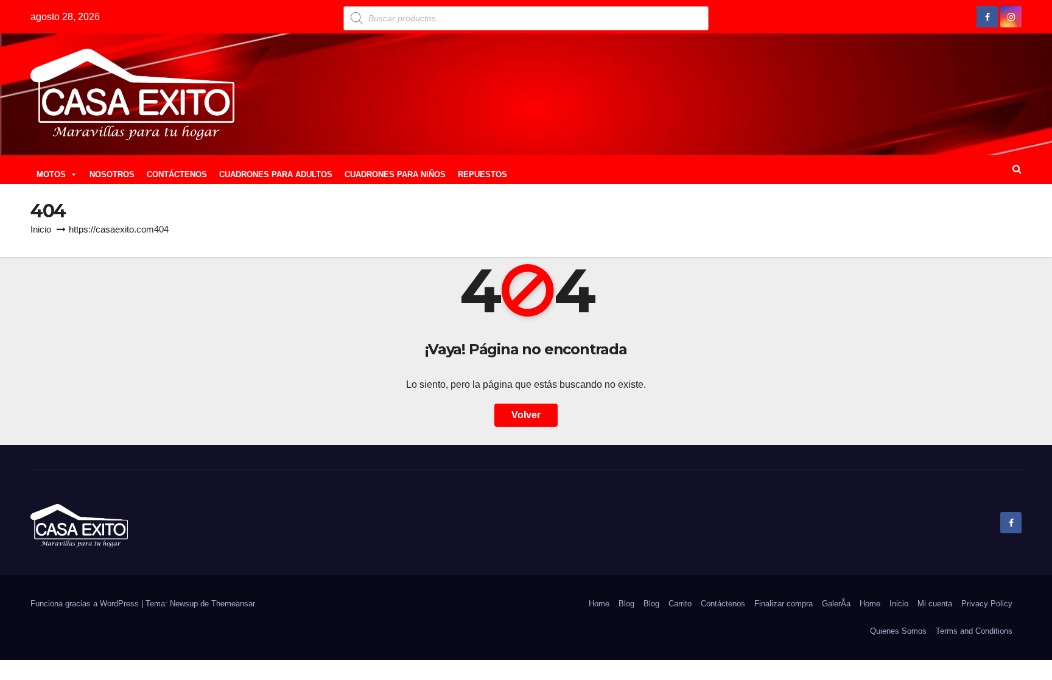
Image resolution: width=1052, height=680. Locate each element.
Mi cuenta (934, 603)
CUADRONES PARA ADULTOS (275, 174)
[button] (1017, 169)
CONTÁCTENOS (177, 174)
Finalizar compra (783, 603)
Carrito (680, 603)
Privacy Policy (986, 603)
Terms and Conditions (974, 631)
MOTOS (51, 174)
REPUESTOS (482, 174)
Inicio (40, 229)
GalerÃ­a (836, 603)
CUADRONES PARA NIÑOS (395, 174)
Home (599, 603)
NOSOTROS (112, 174)
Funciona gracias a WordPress (85, 603)
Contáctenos (723, 603)
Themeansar (233, 603)
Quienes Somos (898, 631)
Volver (526, 415)
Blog (626, 603)
